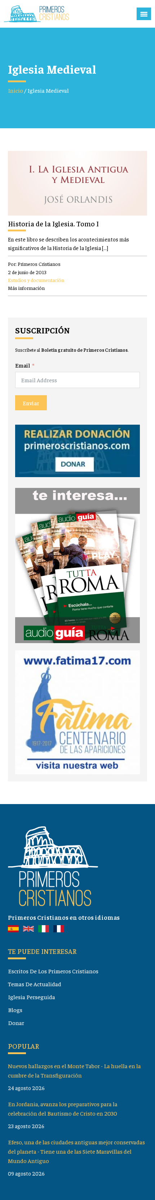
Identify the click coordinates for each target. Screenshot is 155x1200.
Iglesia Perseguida (31, 997)
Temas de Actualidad (34, 984)
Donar (16, 1022)
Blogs (15, 1010)
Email (22, 365)
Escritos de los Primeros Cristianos (53, 971)
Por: (34, 263)
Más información (26, 288)
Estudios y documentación (36, 280)
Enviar (31, 402)
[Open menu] (144, 14)
